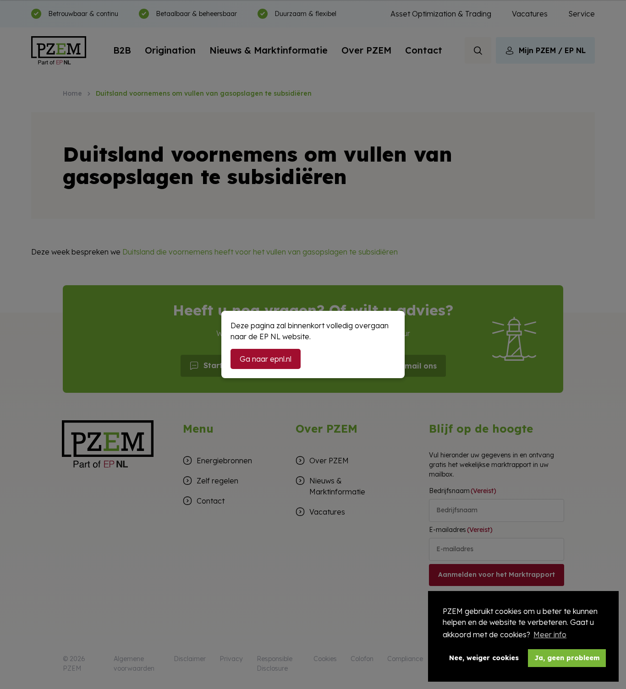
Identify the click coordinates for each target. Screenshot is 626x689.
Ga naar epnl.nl (265, 358)
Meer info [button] (549, 634)
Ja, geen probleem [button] (567, 658)
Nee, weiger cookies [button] (484, 658)
